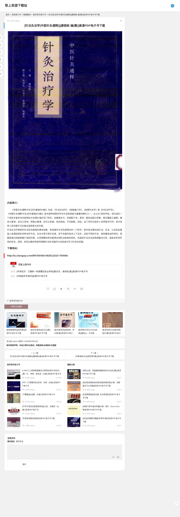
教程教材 (27, 15)
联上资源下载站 (16, 5)
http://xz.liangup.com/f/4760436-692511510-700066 (37, 255)
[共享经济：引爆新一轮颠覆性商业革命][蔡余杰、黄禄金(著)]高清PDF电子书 (49, 271)
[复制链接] (75, 289)
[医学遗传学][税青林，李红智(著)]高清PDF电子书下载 (64, 333)
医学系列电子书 (39, 15)
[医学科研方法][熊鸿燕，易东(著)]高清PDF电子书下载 (112, 333)
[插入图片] (118, 457)
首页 (7, 15)
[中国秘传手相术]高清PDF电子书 (29, 276)
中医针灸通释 (16, 307)
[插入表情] (113, 457)
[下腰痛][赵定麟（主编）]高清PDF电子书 (38, 394)
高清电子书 (16, 15)
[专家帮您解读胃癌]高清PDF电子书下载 (38, 418)
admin (15, 341)
